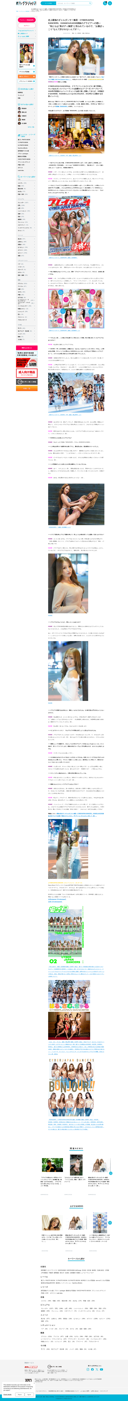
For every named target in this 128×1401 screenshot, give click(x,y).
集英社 (94, 1270)
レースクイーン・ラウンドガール (26, 300)
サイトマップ (104, 1391)
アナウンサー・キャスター (26, 303)
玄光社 (84, 1270)
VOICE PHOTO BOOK (24, 159)
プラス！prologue (23, 153)
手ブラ (22, 328)
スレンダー (23, 202)
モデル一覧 (31, 127)
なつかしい (23, 247)
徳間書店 (56, 1273)
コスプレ (22, 183)
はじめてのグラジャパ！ (27, 30)
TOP (17, 11)
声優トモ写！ (21, 165)
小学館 (107, 1270)
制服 (21, 186)
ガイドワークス (52, 1270)
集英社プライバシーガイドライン (37, 1391)
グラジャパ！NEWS (25, 81)
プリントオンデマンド (24, 162)
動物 (21, 336)
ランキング (21, 95)
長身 (21, 216)
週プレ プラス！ (24, 76)
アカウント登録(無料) (27, 20)
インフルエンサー (25, 306)
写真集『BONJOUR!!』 (61, 106)
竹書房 (51, 1273)
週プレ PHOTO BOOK (24, 139)
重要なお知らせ (27, 348)
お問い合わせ (94, 1391)
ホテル (21, 272)
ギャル (21, 230)
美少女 (22, 239)
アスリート (23, 317)
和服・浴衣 (23, 194)
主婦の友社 (100, 1270)
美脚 (21, 213)
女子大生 (22, 297)
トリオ (21, 267)
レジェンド (23, 311)
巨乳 (21, 205)
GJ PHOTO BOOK (23, 145)
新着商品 (20, 92)
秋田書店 (44, 1270)
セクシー (23, 253)
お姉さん (22, 241)
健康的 (22, 219)
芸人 (21, 314)
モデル (22, 292)
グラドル (23, 283)
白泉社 (67, 1273)
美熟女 (22, 244)
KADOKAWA (62, 1270)
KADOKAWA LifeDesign (74, 1270)
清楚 (21, 255)
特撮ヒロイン (23, 308)
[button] (110, 1173)
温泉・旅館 (23, 275)
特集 (19, 98)
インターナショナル (25, 227)
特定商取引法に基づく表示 (56, 1391)
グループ (22, 269)
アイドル (22, 286)
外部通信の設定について (72, 1391)
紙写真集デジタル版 (23, 151)
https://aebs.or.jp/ (38, 1381)
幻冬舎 (89, 1270)
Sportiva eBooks (22, 148)
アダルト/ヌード (22, 320)
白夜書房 (73, 1273)
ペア (21, 264)
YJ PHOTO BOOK (23, 142)
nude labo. (21, 170)
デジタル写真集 (24, 71)
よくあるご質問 (24, 36)
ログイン (27, 25)
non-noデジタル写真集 (103, 1280)
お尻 (21, 208)
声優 (21, 294)
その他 (21, 339)
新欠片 (62, 1273)
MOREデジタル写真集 (88, 1280)
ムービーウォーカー (87, 1273)
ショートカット (24, 211)
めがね (22, 191)
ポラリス (20, 167)
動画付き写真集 (22, 156)
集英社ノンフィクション (63, 1283)
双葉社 (78, 1273)
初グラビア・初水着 (25, 331)
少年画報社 (44, 1273)
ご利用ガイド (24, 33)
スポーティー (23, 225)
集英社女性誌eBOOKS (48, 1283)
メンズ (22, 334)
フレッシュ (23, 222)
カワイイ (23, 250)
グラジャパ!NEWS (24, 11)
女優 (21, 289)
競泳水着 (22, 188)
